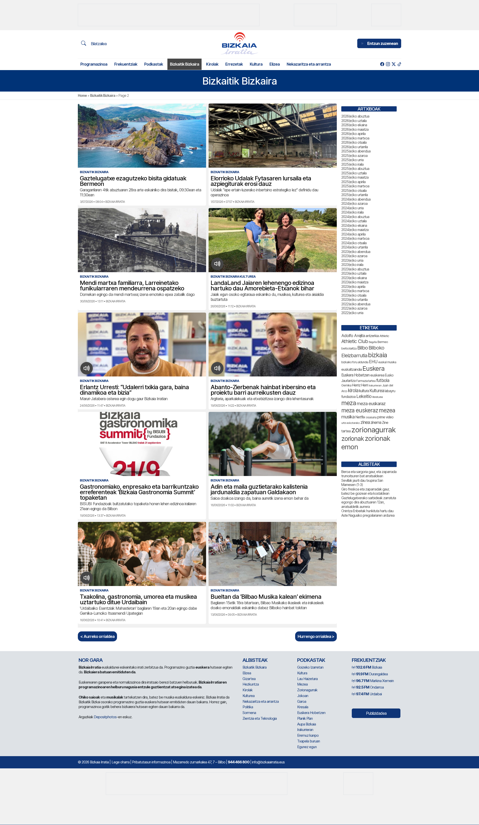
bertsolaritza (349, 348)
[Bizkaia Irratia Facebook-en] (382, 64)
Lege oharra (120, 762)
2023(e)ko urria (352, 260)
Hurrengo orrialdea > (316, 636)
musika (348, 416)
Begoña (373, 342)
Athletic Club (354, 341)
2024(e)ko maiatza (354, 230)
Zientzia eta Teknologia (259, 718)
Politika (247, 707)
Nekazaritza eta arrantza (309, 64)
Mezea (302, 684)
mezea (387, 410)
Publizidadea (376, 713)
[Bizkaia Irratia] (239, 43)
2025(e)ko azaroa (354, 155)
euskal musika (387, 362)
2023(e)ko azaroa (354, 256)
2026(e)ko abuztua (355, 116)
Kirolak (212, 64)
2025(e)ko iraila (352, 164)
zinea (365, 422)
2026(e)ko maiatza (354, 129)
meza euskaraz (371, 403)
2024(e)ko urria (352, 208)
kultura (364, 390)
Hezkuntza (250, 684)
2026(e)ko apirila (353, 133)
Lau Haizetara (307, 678)
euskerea (377, 375)
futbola (382, 380)
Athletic (384, 336)
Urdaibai (369, 694)
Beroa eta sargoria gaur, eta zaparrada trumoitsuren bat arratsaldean (368, 474)
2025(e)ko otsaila (353, 190)
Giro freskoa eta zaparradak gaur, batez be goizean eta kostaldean (365, 491)
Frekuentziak (125, 64)
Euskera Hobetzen (355, 375)
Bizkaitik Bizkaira (184, 64)
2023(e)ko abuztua (355, 269)
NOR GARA (91, 660)
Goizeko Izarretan (310, 667)
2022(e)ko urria (352, 313)
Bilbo (362, 348)
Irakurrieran (375, 385)
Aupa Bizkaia (306, 724)
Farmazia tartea (365, 381)
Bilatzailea (98, 43)
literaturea (377, 397)
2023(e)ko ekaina (354, 278)
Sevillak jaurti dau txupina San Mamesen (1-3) (362, 482)
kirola (353, 390)
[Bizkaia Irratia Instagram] (388, 64)
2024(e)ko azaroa (354, 203)
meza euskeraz (359, 410)
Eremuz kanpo (308, 735)
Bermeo (382, 342)
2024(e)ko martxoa (355, 238)
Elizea (274, 64)
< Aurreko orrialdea (97, 636)
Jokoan (302, 695)
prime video (385, 417)
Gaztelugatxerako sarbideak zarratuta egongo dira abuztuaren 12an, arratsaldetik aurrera (368, 502)
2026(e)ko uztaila (353, 120)
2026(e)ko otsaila (353, 142)
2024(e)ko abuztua (355, 217)
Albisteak (254, 660)
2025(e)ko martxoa (355, 186)
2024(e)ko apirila (353, 234)
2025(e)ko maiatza (354, 177)
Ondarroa (370, 687)
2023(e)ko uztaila (353, 273)
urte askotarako (350, 423)
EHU (373, 361)
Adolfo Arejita (353, 335)
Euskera (373, 368)
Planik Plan (305, 718)
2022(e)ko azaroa (354, 308)
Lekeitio (363, 396)
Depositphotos (105, 716)
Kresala (302, 707)
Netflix (360, 417)
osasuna (371, 417)
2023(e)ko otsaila (353, 295)
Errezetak (234, 64)
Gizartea (248, 678)
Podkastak (153, 64)
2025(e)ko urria (352, 160)
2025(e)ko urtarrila (354, 195)
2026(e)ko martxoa (355, 138)
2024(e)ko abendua (355, 199)
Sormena (249, 712)
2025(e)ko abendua (355, 151)
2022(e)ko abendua (355, 304)
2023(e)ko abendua (355, 251)
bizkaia (377, 355)
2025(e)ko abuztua (355, 168)
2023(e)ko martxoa (355, 291)
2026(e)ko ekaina (354, 125)
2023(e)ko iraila (352, 264)
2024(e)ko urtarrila (354, 247)
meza (348, 403)
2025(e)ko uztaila (353, 173)
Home (82, 95)
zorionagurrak (373, 429)
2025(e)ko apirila (353, 182)
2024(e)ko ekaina (354, 225)
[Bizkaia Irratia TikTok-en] (399, 64)
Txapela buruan (308, 741)
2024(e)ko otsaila (353, 243)
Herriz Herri (360, 385)
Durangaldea (372, 674)
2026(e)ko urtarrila (354, 147)
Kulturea (376, 390)
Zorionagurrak (307, 690)
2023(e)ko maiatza (354, 282)
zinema (375, 422)
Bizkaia (369, 667)
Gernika (346, 385)
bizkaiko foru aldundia (354, 362)
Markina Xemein (375, 680)
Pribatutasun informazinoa (151, 762)
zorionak (352, 438)
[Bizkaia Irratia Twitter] (393, 64)
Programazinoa (93, 64)
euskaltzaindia (351, 369)
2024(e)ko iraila (352, 212)
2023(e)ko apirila (353, 286)
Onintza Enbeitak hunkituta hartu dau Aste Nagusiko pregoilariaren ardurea (367, 513)
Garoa (301, 701)
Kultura (256, 64)
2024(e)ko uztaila (353, 221)
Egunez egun (307, 746)
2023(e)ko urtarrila (354, 299)
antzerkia (372, 336)
